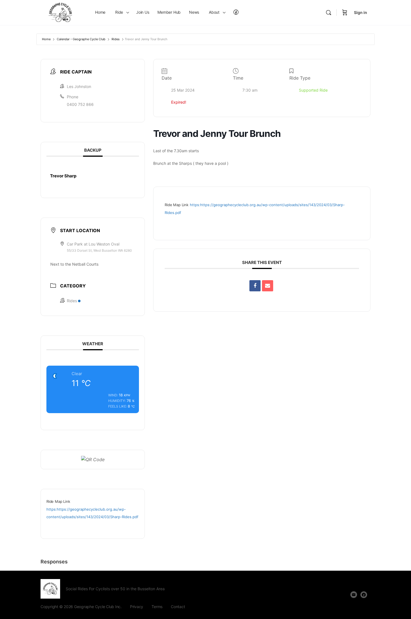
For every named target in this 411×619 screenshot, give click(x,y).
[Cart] (344, 12)
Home (46, 39)
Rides (116, 39)
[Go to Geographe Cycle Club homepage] (61, 12)
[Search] (328, 12)
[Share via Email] (267, 285)
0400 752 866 (80, 104)
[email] (353, 594)
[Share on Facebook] (255, 285)
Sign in (360, 12)
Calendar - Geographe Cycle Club (81, 39)
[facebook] (363, 594)
